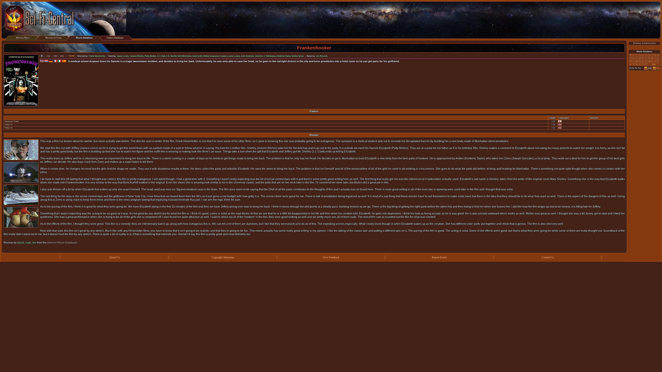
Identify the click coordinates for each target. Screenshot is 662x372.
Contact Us (547, 257)
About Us (114, 257)
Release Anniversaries (644, 43)
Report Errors (439, 257)
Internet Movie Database (62, 242)
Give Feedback (331, 257)
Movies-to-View (53, 38)
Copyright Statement (223, 257)
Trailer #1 (8, 124)
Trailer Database (114, 38)
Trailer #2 (8, 128)
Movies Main (22, 38)
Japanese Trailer (11, 121)
